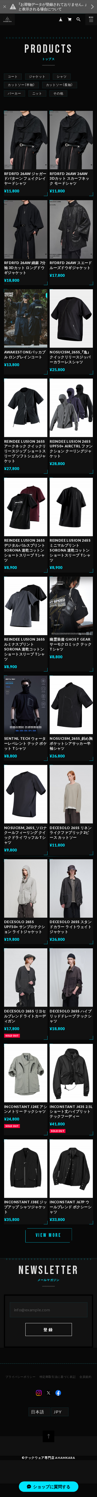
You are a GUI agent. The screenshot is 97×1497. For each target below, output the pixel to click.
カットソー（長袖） (59, 85)
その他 (58, 93)
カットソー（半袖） (21, 85)
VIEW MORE (49, 1235)
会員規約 (85, 1376)
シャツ (62, 76)
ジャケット (37, 76)
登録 (48, 1329)
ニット (37, 93)
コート (13, 76)
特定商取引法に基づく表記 (58, 1376)
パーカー (14, 93)
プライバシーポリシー (20, 1376)
